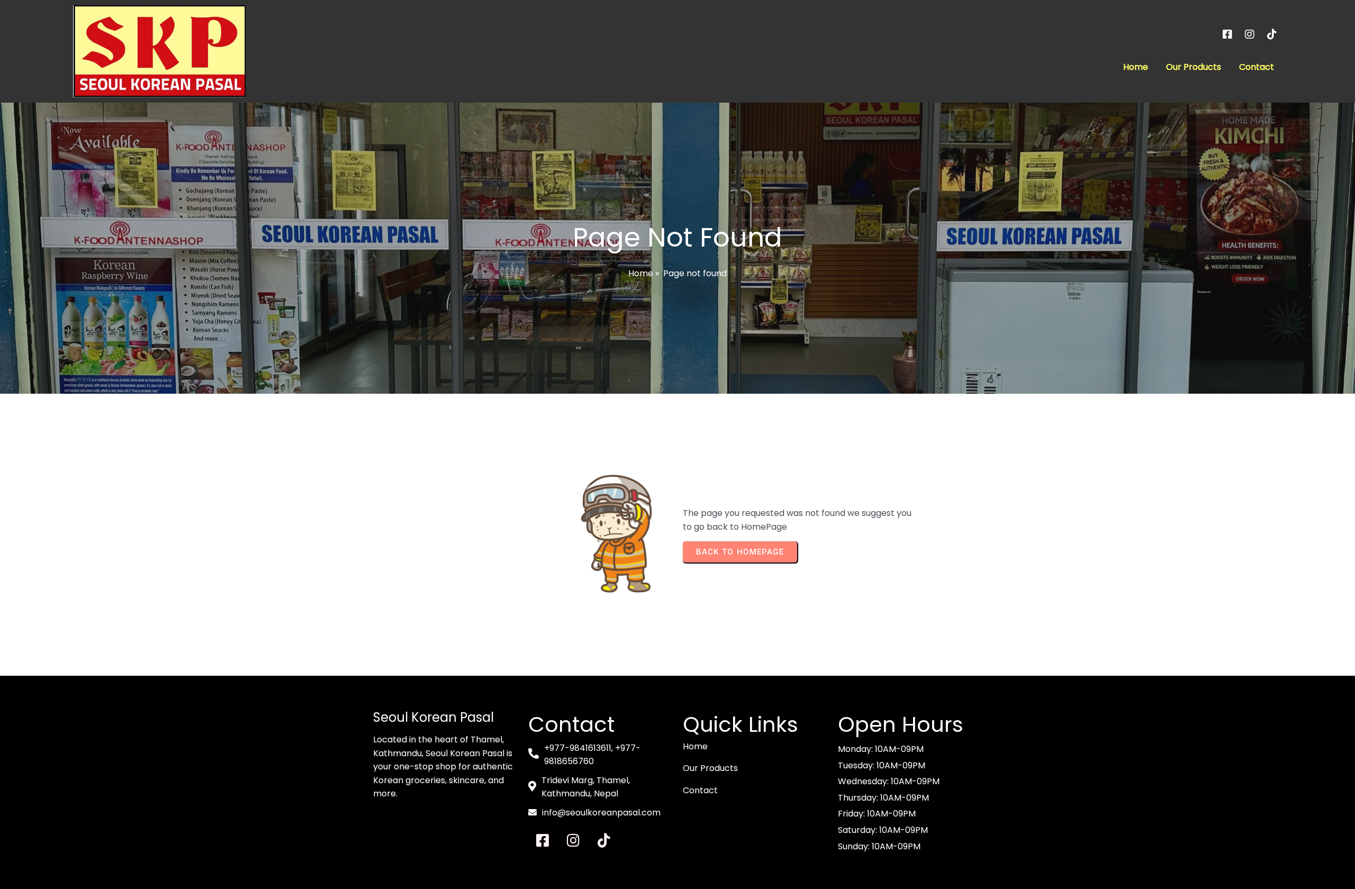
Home (640, 273)
